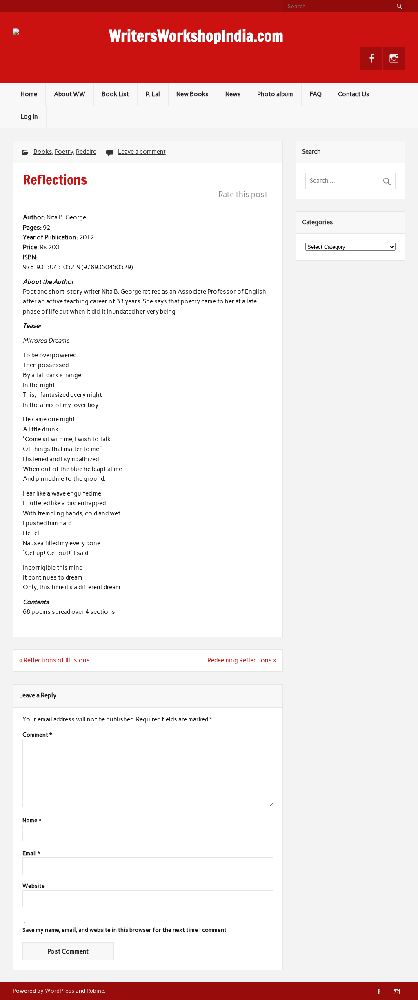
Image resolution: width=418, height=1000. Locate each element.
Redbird (86, 151)
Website (33, 886)
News (233, 94)
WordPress (59, 990)
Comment (37, 735)
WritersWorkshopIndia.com (196, 36)
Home (28, 94)
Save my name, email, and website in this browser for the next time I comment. (125, 930)
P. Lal (153, 94)
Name (31, 820)
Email (31, 853)
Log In (29, 116)
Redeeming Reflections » (241, 660)
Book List (115, 94)
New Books (192, 94)
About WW (69, 94)
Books (42, 151)
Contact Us (353, 94)
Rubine (95, 990)
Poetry (64, 151)
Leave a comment (142, 151)
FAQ (316, 94)
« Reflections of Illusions (54, 660)
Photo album (275, 94)
